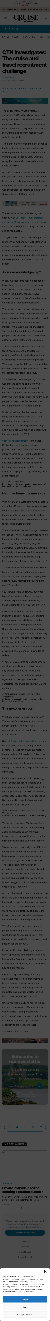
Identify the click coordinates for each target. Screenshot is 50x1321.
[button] (45, 1271)
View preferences (25, 1314)
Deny (25, 1307)
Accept (25, 1299)
